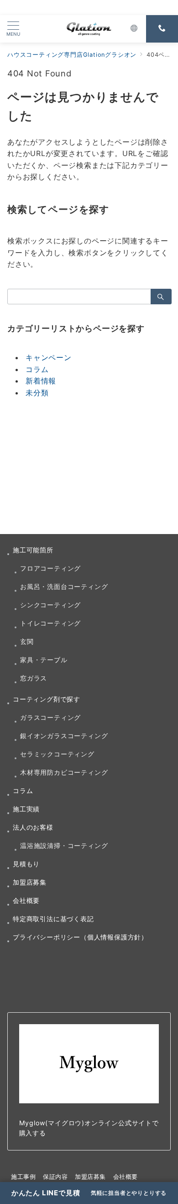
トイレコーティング (50, 623)
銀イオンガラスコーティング (64, 736)
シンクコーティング (50, 605)
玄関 (27, 641)
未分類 (37, 392)
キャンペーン (49, 357)
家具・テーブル (44, 660)
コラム (37, 369)
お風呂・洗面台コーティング (64, 586)
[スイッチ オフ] (134, 29)
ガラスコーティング (50, 717)
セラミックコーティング (57, 754)
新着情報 (41, 380)
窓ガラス (33, 678)
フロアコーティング (50, 568)
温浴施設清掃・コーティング (64, 845)
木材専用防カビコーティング (64, 772)
